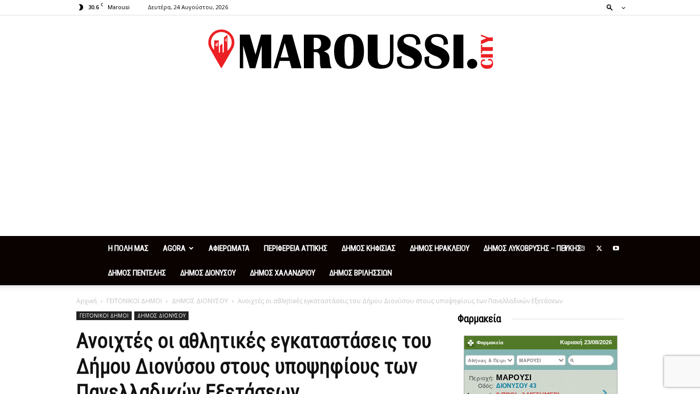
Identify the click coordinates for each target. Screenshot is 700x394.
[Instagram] (582, 248)
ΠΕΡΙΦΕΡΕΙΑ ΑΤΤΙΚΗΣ (295, 248)
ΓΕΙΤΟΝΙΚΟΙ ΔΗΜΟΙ (134, 301)
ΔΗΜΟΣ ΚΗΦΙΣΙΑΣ (369, 248)
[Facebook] (565, 248)
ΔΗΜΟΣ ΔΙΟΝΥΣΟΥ (208, 273)
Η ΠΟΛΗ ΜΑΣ (128, 248)
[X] (599, 248)
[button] (613, 7)
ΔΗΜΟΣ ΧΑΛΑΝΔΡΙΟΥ (282, 273)
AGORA (174, 248)
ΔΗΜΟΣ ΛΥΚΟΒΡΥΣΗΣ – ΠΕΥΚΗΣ (532, 248)
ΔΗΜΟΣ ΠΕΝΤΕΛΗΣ (137, 273)
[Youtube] (616, 248)
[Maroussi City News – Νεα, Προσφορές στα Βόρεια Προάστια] (350, 49)
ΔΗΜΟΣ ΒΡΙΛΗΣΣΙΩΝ (361, 273)
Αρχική (86, 301)
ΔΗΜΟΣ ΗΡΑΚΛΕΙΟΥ (439, 248)
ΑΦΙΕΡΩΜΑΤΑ (229, 248)
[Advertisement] (350, 159)
